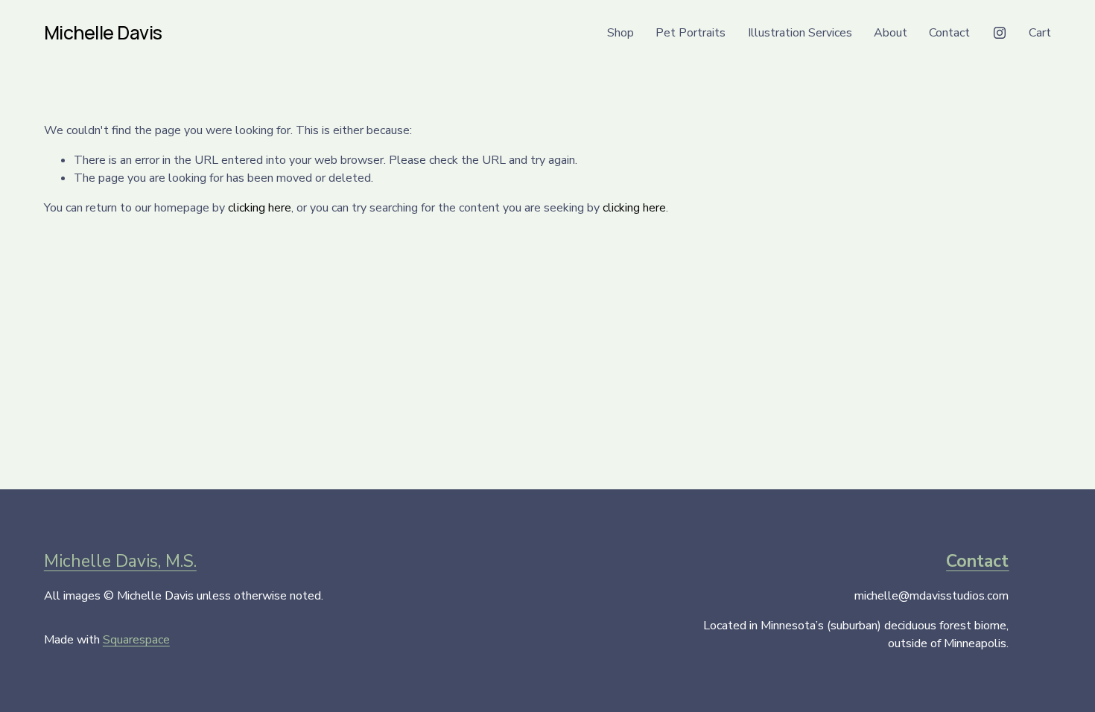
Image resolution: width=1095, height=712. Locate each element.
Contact (949, 33)
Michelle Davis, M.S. (120, 561)
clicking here (259, 208)
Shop (620, 33)
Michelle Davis (103, 32)
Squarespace (136, 640)
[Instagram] (999, 32)
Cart (1040, 33)
